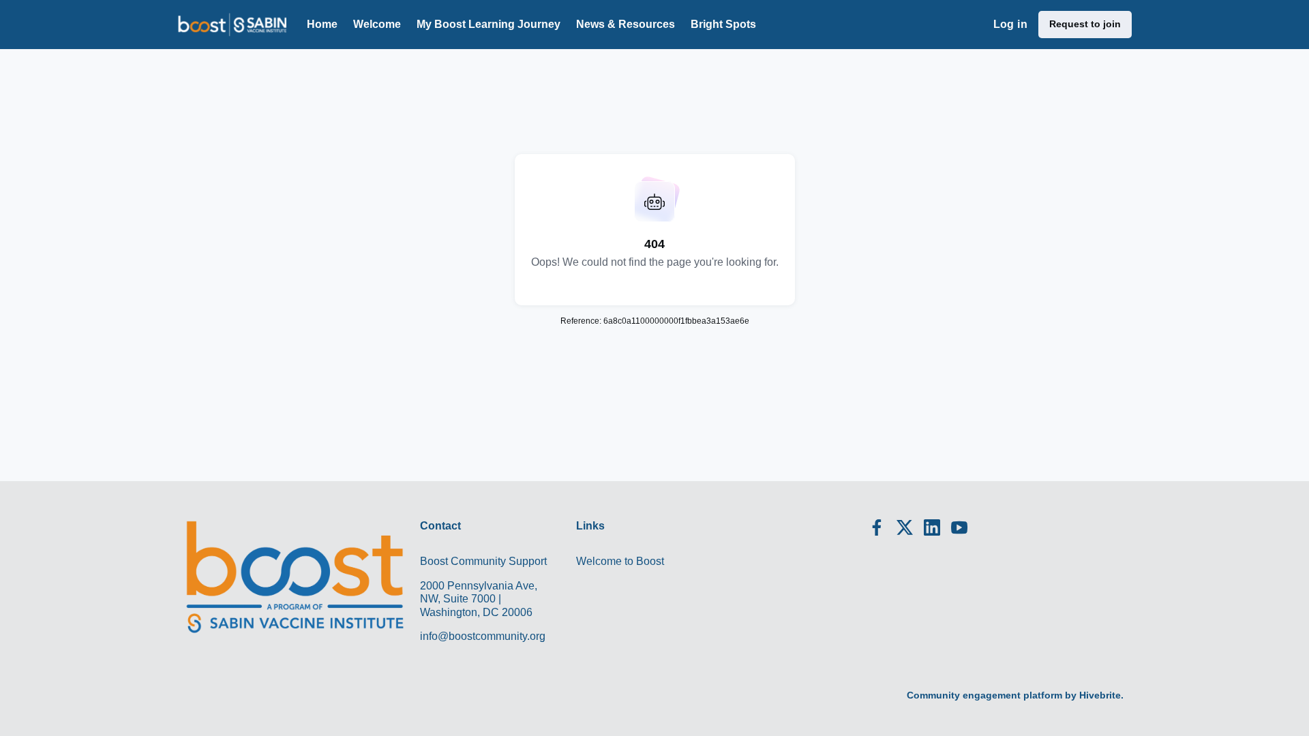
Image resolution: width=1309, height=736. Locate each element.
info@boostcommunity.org (482, 636)
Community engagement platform (984, 695)
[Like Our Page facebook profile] (877, 528)
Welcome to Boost (620, 561)
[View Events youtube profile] (959, 528)
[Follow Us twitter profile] (905, 530)
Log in (1010, 24)
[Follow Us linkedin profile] (932, 528)
